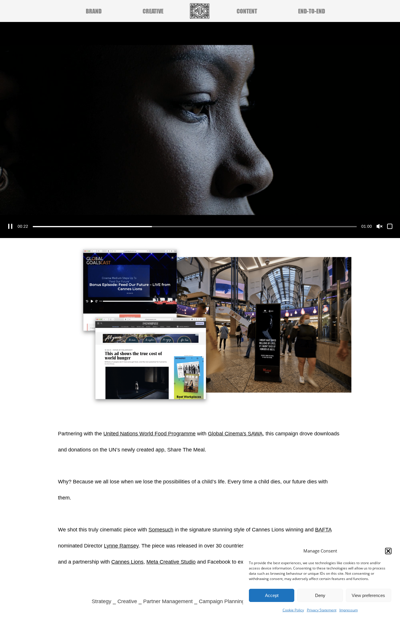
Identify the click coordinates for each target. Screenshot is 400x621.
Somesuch (160, 530)
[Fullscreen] (389, 226)
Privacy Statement (321, 610)
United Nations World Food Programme (149, 434)
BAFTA (323, 530)
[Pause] (10, 226)
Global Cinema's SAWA (235, 434)
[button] (388, 551)
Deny (320, 595)
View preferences (368, 595)
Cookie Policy (293, 610)
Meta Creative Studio (171, 562)
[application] (200, 130)
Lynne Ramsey (121, 546)
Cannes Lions (127, 562)
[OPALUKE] (200, 11)
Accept (271, 595)
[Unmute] (379, 226)
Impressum (348, 610)
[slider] (195, 226)
